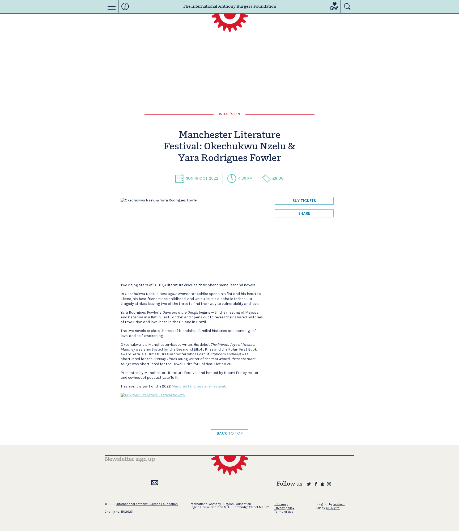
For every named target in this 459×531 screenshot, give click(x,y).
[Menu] (111, 6)
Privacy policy (284, 508)
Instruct (339, 504)
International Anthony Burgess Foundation (147, 504)
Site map (281, 504)
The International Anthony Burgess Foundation (229, 7)
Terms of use (284, 511)
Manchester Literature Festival (198, 386)
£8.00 (278, 178)
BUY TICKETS (304, 200)
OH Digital (333, 508)
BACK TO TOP (230, 433)
